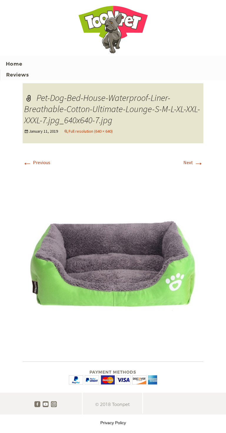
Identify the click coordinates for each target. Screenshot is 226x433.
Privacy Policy (113, 422)
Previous (36, 162)
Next (193, 162)
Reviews (17, 75)
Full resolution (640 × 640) (91, 131)
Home (14, 64)
